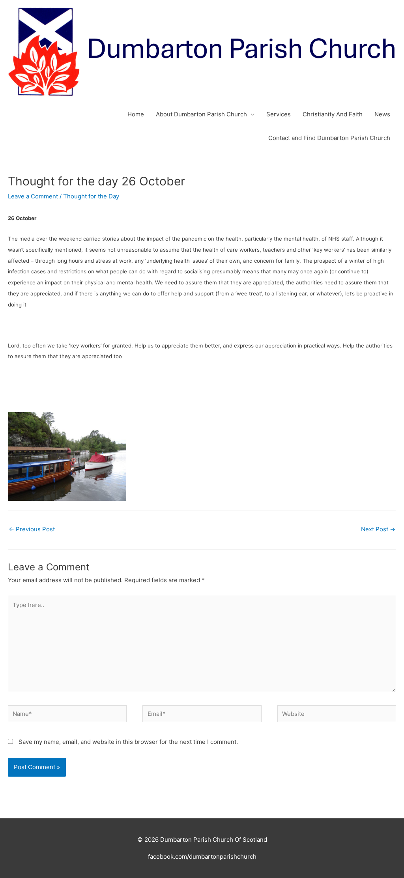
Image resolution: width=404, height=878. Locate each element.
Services (278, 114)
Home (135, 114)
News (382, 114)
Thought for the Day (91, 196)
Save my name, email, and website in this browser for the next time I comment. (128, 741)
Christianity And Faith (333, 114)
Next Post (378, 529)
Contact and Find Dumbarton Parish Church (329, 138)
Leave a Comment (33, 196)
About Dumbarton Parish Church (201, 114)
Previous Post (32, 529)
